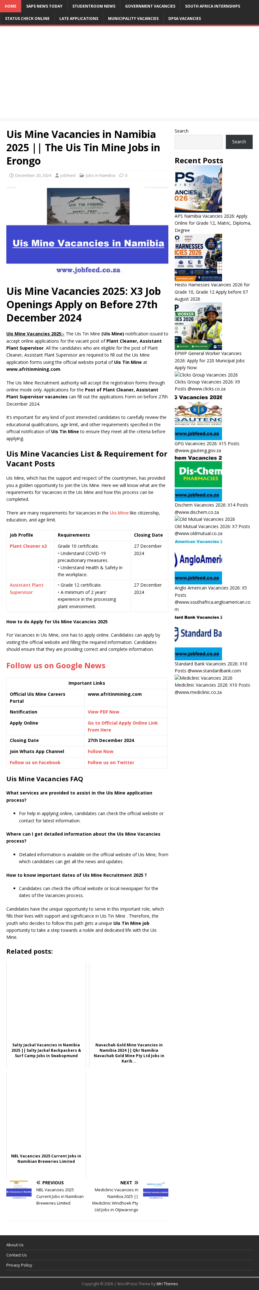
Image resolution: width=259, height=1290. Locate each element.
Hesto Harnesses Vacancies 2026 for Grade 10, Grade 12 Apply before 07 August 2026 (212, 292)
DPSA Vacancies (184, 18)
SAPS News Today (44, 6)
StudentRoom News (93, 6)
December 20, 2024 (33, 175)
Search (182, 131)
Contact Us (16, 1255)
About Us (15, 1245)
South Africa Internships (212, 6)
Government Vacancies (150, 6)
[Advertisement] (129, 73)
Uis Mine (119, 513)
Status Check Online (27, 18)
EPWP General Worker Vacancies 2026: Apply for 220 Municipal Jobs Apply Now (210, 360)
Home (10, 6)
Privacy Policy (19, 1265)
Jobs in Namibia (100, 175)
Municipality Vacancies (133, 18)
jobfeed (67, 175)
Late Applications (78, 18)
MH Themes (167, 1284)
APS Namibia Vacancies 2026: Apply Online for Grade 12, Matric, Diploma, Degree (213, 223)
